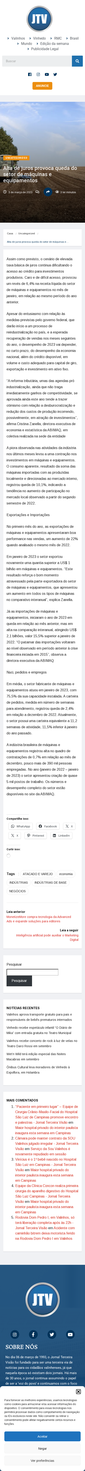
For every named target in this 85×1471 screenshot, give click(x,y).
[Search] (77, 61)
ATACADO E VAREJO (38, 874)
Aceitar (42, 1436)
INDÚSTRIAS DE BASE (50, 882)
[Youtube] (47, 74)
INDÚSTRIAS (18, 882)
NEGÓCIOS (17, 891)
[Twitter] (55, 74)
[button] (78, 1391)
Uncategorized (16, 158)
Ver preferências (42, 1460)
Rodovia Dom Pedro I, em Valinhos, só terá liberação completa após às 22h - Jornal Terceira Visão (45, 1223)
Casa (10, 233)
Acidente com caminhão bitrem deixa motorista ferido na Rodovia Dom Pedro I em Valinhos (45, 1233)
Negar (42, 1448)
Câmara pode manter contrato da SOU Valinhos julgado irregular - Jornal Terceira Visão (46, 1143)
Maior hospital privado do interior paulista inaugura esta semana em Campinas (44, 1175)
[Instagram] (38, 74)
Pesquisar (14, 964)
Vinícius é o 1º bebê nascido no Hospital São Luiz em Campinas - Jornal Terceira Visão (45, 1165)
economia (66, 874)
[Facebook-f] (30, 74)
